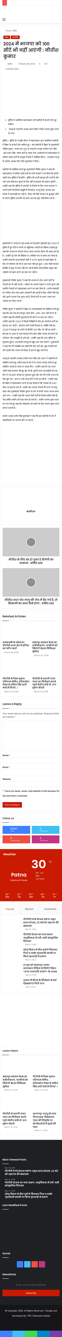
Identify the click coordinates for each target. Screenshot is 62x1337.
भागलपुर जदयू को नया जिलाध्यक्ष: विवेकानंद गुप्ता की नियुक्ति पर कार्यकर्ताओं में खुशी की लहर (44, 1120)
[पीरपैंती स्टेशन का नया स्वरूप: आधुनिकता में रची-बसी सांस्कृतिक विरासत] (12, 939)
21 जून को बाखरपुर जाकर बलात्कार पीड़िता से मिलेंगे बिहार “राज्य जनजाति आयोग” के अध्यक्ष (40, 968)
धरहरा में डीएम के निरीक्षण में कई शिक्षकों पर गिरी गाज (39, 982)
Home (8, 30)
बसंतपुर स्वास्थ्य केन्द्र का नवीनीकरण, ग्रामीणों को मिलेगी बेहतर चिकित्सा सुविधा (45, 647)
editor (10, 64)
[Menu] (4, 19)
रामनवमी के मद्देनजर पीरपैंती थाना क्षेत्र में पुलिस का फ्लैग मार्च (16, 645)
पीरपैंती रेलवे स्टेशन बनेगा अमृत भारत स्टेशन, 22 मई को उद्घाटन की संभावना (41, 922)
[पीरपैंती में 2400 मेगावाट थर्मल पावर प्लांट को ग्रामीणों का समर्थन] (50, 1229)
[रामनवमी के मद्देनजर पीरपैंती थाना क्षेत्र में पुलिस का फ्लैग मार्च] (16, 631)
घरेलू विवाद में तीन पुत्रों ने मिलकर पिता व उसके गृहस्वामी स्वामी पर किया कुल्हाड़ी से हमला (40, 953)
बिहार (15, 30)
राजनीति (15, 37)
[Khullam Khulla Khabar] (31, 11)
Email (6, 767)
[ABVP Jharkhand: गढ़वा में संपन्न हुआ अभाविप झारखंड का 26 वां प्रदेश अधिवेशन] (11, 1240)
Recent (29, 908)
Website (7, 779)
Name (6, 755)
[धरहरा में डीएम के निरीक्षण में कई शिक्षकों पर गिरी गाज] (12, 984)
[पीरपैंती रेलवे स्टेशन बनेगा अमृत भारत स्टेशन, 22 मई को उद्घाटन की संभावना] (12, 924)
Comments (50, 908)
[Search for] (58, 19)
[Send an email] (13, 64)
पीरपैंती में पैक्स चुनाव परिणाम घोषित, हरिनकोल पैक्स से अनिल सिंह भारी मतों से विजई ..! (16, 683)
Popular (10, 908)
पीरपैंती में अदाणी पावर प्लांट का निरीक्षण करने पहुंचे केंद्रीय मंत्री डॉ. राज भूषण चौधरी (44, 683)
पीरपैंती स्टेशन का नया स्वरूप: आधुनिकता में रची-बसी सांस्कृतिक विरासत (40, 938)
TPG (29, 1315)
